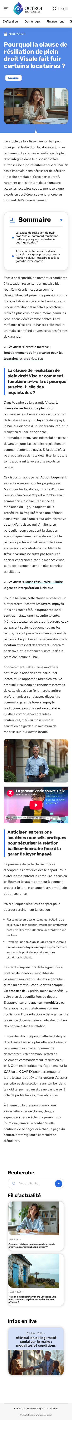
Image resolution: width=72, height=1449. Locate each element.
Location (13, 78)
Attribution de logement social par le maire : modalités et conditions (36, 1342)
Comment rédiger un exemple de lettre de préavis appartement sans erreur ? (31, 1245)
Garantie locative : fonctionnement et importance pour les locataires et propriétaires (33, 353)
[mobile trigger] (7, 8)
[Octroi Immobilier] (27, 8)
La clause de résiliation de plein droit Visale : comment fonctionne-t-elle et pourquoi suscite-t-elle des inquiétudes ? (38, 237)
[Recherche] (54, 9)
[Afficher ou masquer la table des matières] (57, 220)
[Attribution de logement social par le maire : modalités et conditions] (36, 1362)
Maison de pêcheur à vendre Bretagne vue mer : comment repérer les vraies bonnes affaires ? (32, 1299)
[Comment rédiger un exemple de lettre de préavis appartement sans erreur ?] (33, 1218)
